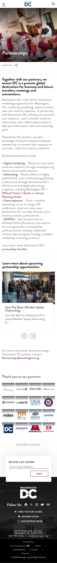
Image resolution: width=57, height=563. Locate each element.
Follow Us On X (30, 504)
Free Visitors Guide (30, 511)
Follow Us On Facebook (24, 504)
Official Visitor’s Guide (16, 193)
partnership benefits (14, 249)
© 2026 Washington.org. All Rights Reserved (28, 557)
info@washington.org (38, 536)
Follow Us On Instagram (35, 504)
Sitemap (22, 549)
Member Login (30, 516)
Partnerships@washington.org (20, 358)
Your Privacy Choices (18, 546)
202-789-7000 (16, 536)
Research (25, 553)
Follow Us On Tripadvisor (47, 504)
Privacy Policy (28, 542)
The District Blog (32, 521)
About (38, 546)
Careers (16, 549)
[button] (28, 288)
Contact (34, 549)
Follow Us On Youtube (41, 504)
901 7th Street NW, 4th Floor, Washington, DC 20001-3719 (28, 532)
